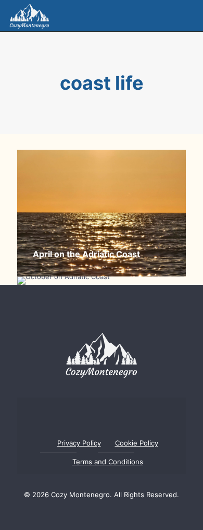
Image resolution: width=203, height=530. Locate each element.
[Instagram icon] (110, 514)
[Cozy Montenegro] (29, 16)
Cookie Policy (136, 443)
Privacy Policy (79, 443)
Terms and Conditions (107, 461)
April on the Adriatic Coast (86, 254)
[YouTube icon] (92, 514)
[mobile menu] (189, 16)
